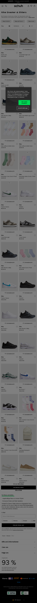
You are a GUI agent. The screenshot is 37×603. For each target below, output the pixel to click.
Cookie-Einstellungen (23, 108)
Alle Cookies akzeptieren (24, 102)
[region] (18, 99)
